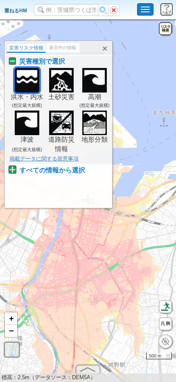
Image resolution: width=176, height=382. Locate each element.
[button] (11, 318)
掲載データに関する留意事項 (44, 159)
